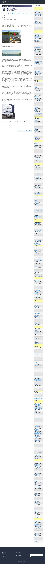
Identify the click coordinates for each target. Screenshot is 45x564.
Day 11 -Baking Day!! (37, 71)
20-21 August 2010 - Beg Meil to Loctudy (38, 354)
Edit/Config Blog (35, 1)
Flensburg (36, 242)
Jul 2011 (36, 301)
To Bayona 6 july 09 (37, 501)
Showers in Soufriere (38, 16)
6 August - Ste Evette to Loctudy (38, 381)
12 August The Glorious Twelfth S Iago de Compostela (38, 440)
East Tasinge (36, 252)
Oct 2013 (36, 117)
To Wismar (36, 271)
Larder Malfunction (37, 536)
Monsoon (36, 472)
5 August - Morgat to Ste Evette (38, 382)
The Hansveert (37, 306)
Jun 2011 (36, 327)
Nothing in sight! (37, 89)
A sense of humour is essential (38, 104)
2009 (36, 400)
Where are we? (37, 94)
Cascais (36, 146)
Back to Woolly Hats (37, 214)
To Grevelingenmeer (37, 313)
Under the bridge (37, 492)
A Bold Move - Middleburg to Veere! (38, 321)
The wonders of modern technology (38, 517)
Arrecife (36, 109)
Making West (36, 205)
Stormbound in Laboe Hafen (38, 285)
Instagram (19, 552)
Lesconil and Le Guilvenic (38, 377)
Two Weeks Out (37, 63)
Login (41, 1)
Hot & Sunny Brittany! (38, 527)
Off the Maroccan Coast (38, 122)
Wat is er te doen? (37, 308)
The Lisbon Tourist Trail (38, 144)
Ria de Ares (36, 188)
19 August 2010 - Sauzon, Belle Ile (38, 356)
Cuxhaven (36, 296)
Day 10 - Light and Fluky (38, 73)
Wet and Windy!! (37, 82)
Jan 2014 (36, 8)
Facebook (19, 555)
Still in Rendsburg (37, 290)
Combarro (36, 481)
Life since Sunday (37, 476)
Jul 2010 (36, 391)
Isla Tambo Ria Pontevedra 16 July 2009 (38, 484)
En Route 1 (36, 97)
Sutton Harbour (37, 203)
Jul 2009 (36, 459)
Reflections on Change (38, 379)
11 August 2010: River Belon (38, 371)
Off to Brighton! (37, 343)
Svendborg (36, 250)
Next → (30, 13)
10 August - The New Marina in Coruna (38, 443)
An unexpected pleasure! (38, 487)
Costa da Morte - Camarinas (37, 506)
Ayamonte (36, 128)
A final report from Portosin (37, 174)
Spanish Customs (37, 474)
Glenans (36, 525)
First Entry (36, 541)
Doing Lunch (36, 511)
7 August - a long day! (38, 452)
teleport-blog (8, 1)
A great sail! (36, 503)
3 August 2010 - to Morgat (37, 384)
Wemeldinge (36, 316)
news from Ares (37, 186)
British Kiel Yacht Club (38, 230)
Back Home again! (37, 223)
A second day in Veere (38, 318)
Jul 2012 (36, 245)
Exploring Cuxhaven (37, 295)
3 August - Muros (37, 455)
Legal (22, 561)
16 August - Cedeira (37, 432)
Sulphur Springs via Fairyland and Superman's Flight (38, 14)
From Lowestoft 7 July (38, 218)
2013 (36, 30)
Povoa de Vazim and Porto (37, 151)
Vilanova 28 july (37, 462)
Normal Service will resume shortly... (37, 37)
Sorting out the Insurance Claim (38, 387)
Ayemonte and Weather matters (38, 125)
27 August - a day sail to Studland (38, 411)
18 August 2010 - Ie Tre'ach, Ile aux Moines (38, 359)
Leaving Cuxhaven (37, 225)
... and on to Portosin (38, 177)
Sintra (36, 143)
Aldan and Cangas (37, 169)
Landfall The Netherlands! (38, 332)
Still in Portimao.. (37, 132)
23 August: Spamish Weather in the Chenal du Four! (38, 416)
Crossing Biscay (37, 521)
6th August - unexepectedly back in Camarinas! (38, 449)
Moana (36, 166)
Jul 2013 (36, 195)
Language (25, 561)
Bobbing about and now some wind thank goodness (38, 58)
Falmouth (36, 200)
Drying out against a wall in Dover (38, 338)
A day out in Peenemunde (38, 260)
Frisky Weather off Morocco (37, 120)
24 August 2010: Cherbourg (37, 351)
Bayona (36, 162)
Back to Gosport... (37, 304)
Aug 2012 (36, 221)
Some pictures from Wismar (37, 266)
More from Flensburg (38, 240)
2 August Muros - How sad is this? (38, 458)
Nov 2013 (36, 80)
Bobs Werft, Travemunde (38, 275)
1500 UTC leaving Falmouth (37, 194)
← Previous (19, 13)
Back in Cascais (37, 139)
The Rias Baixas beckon (38, 184)
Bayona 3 (36, 496)
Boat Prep (36, 107)
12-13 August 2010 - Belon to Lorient (37, 367)
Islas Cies (36, 156)
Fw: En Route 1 (37, 96)
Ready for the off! (37, 99)
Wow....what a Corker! (38, 50)
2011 (35, 300)
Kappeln (36, 232)
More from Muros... (37, 179)
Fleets (30, 1)
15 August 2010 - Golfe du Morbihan (38, 366)
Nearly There (36, 42)
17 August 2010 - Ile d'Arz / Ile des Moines (38, 362)
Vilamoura (36, 130)
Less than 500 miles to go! (38, 48)
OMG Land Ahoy (37, 40)
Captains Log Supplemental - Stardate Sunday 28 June (38, 524)
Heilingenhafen (37, 280)
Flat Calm (36, 87)
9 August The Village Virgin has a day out (38, 446)
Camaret (36, 393)
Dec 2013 (36, 31)
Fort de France (37, 34)
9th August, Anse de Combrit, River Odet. (37, 374)
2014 (36, 7)
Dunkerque (36, 333)
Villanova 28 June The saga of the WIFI (38, 465)
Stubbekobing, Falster (38, 257)
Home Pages (4, 552)
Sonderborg (36, 243)
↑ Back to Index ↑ (25, 13)
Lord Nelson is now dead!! (38, 61)
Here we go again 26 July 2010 (38, 399)
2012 (35, 219)
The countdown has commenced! (37, 66)
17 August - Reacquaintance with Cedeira (37, 430)
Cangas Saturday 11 (37, 494)
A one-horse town (37, 11)
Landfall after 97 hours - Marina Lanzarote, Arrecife (38, 113)
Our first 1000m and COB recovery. (38, 78)
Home (27, 1)
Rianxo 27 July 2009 (37, 467)
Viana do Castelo (37, 154)
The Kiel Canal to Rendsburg (37, 293)
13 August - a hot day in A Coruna (38, 437)
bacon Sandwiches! (37, 39)
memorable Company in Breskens (38, 217)
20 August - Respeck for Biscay (38, 423)
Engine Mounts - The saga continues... (38, 210)
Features (3, 555)
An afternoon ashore (37, 486)
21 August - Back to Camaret (37, 419)
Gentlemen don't (37, 534)
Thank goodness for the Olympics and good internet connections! (38, 237)
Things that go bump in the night (38, 53)
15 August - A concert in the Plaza (38, 434)
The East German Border (38, 276)
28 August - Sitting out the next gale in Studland (38, 408)
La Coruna (36, 513)
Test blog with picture (38, 542)
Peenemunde (36, 262)
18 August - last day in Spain (38, 427)
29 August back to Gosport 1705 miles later (38, 405)
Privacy (19, 561)
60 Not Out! (36, 21)
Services (3, 556)
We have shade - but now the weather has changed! (38, 159)
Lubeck (36, 273)
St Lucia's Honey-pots (38, 23)
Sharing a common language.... (37, 330)
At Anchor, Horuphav (38, 244)
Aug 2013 (36, 164)
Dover (36, 341)
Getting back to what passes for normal (38, 26)
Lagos (36, 137)
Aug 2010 (36, 346)
